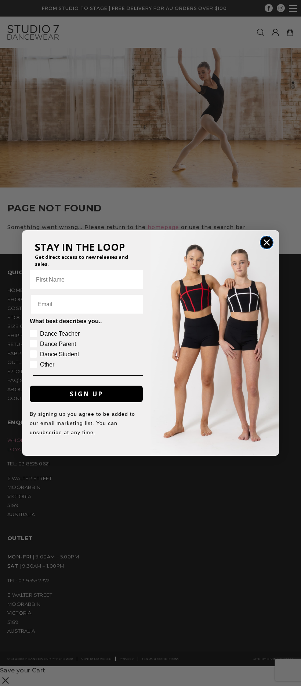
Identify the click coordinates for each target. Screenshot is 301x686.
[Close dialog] (266, 242)
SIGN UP (86, 394)
